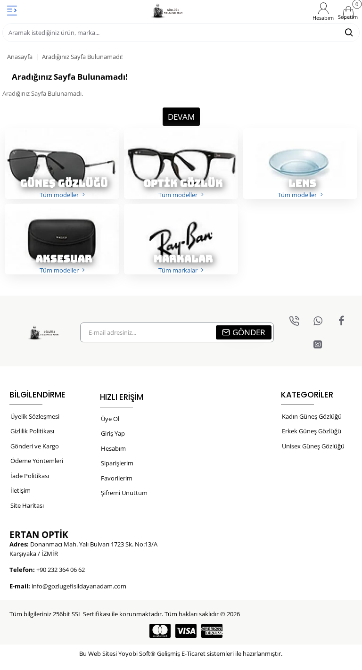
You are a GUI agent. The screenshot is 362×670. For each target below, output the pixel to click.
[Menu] (12, 10)
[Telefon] (294, 320)
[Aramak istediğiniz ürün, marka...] (348, 32)
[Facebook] (341, 320)
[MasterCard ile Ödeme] (160, 630)
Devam (181, 116)
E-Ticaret (193, 653)
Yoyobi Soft (134, 653)
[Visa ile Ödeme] (186, 630)
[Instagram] (317, 344)
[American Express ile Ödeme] (211, 630)
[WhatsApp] (317, 320)
